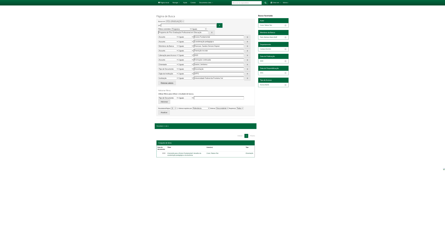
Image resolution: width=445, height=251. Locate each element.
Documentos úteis (205, 2)
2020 (261, 61)
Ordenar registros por (185, 108)
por (159, 25)
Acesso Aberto (264, 85)
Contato (193, 2)
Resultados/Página (164, 108)
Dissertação (249, 153)
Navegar (176, 2)
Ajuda (185, 2)
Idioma (285, 2)
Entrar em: (276, 2)
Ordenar (212, 108)
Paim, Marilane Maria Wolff (268, 37)
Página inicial (164, 2)
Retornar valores (167, 83)
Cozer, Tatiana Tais (212, 153)
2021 (261, 73)
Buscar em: (161, 21)
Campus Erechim (265, 49)
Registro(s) (232, 108)
